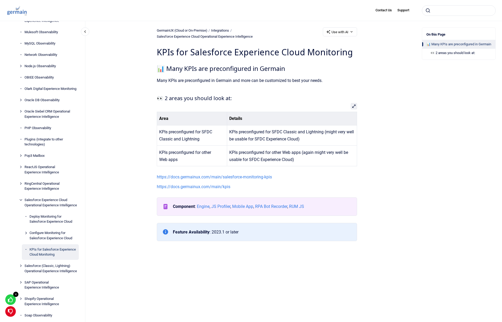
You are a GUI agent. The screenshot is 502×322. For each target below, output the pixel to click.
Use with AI (340, 32)
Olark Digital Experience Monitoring (50, 89)
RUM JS (296, 206)
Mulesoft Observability (41, 32)
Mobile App (242, 206)
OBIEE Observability (39, 77)
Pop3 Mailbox (35, 156)
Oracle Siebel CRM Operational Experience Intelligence (47, 114)
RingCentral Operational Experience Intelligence (42, 186)
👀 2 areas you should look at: (453, 53)
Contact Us (384, 10)
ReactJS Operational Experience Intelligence (42, 169)
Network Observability (41, 55)
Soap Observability (38, 315)
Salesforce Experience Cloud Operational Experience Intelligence (51, 202)
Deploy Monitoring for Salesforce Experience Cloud (51, 219)
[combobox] (458, 11)
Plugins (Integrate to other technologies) (44, 142)
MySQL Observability (40, 43)
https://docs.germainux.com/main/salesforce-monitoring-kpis (214, 176)
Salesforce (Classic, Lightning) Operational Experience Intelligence (51, 268)
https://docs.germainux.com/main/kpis (193, 186)
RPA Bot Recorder (271, 206)
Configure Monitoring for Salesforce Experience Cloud (51, 235)
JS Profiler (220, 206)
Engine (203, 206)
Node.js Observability (40, 66)
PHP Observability (38, 128)
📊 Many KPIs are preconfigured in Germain (458, 44)
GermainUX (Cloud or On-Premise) (182, 30)
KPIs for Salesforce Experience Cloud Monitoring (53, 252)
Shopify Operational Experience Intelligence (42, 301)
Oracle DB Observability (42, 100)
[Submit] (428, 10)
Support (403, 10)
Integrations (220, 30)
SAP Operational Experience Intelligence (42, 285)
